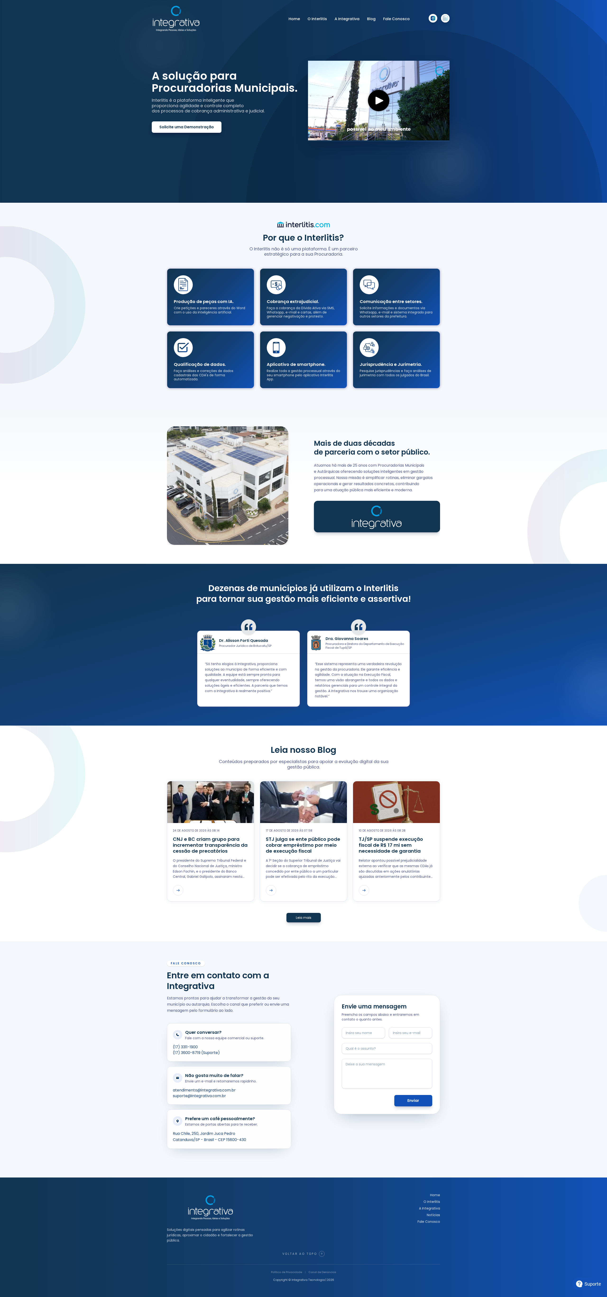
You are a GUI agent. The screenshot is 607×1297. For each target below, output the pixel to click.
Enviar (413, 1100)
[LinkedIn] (445, 18)
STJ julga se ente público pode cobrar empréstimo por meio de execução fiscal (303, 845)
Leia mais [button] (303, 917)
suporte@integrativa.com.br (199, 1096)
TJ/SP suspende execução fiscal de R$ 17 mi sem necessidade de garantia (391, 845)
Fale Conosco (396, 19)
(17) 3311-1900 (185, 1047)
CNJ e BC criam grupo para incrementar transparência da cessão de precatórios (210, 845)
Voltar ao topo (299, 1254)
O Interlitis (317, 19)
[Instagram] (433, 18)
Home (294, 19)
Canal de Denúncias (322, 1272)
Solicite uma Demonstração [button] (186, 127)
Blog (371, 19)
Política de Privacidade (286, 1272)
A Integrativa (347, 19)
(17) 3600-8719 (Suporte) (196, 1052)
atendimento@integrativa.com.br (204, 1090)
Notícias (433, 1215)
